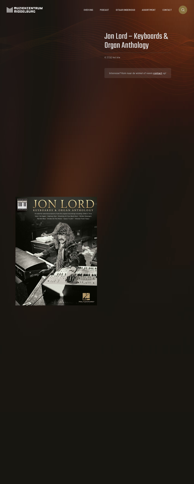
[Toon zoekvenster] (183, 10)
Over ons (88, 9)
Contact (167, 9)
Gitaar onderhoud (125, 9)
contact (157, 73)
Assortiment (149, 9)
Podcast (104, 9)
